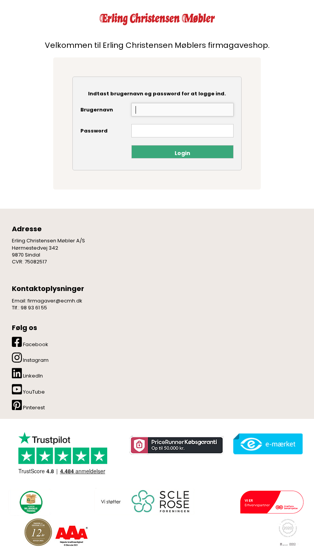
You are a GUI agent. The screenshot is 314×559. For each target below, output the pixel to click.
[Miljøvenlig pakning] (30, 501)
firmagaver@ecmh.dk (55, 300)
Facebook (35, 344)
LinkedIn (32, 375)
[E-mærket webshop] (268, 444)
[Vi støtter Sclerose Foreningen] (144, 502)
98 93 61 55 (34, 307)
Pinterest (33, 407)
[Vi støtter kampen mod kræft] (271, 501)
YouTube (33, 392)
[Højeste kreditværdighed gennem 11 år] (56, 532)
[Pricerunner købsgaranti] (176, 445)
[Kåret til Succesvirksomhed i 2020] (287, 532)
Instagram (35, 360)
